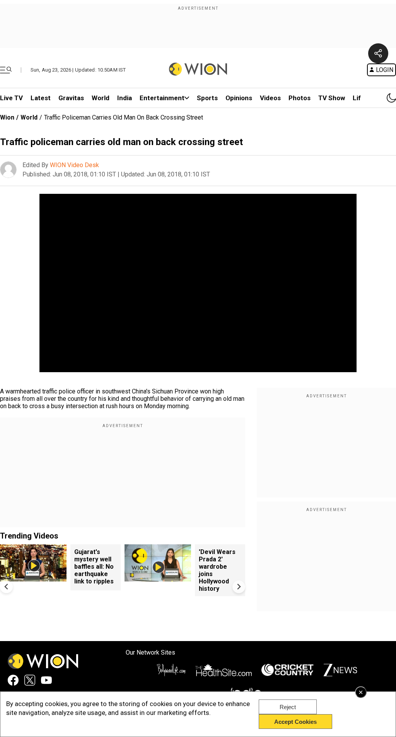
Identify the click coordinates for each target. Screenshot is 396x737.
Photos (299, 98)
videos (270, 98)
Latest (41, 98)
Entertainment (162, 98)
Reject (288, 707)
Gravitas (71, 98)
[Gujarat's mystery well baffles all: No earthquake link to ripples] (33, 577)
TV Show (331, 98)
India (124, 98)
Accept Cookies (295, 721)
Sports (207, 98)
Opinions (238, 98)
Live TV (11, 98)
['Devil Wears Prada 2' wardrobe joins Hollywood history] (158, 577)
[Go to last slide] (6, 586)
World (100, 98)
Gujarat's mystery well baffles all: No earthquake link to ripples (94, 566)
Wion (7, 117)
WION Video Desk (74, 165)
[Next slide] (238, 586)
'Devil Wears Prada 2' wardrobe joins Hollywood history (217, 570)
